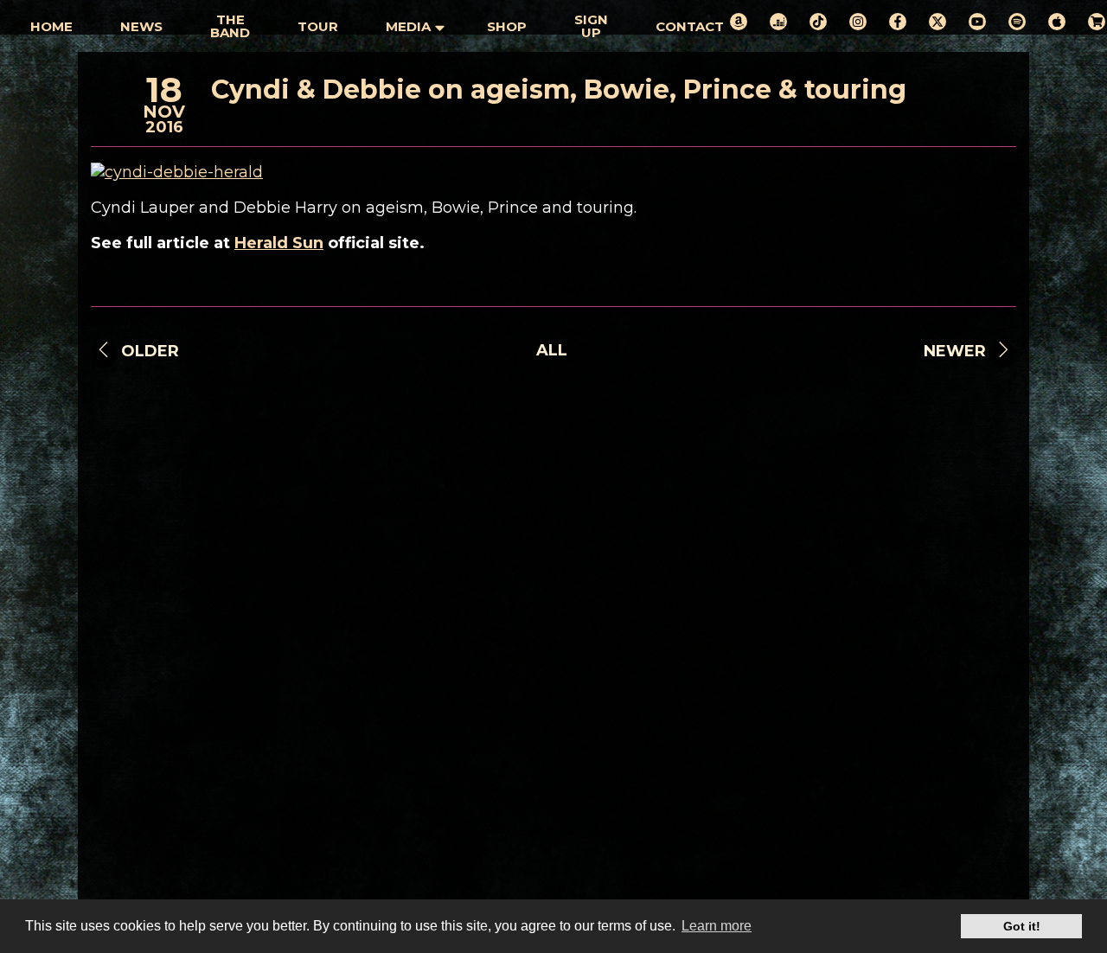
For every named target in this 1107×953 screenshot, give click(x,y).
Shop (507, 26)
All (551, 350)
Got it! (1021, 926)
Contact (690, 26)
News (141, 26)
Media (408, 26)
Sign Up (591, 26)
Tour (318, 26)
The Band (230, 26)
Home (51, 26)
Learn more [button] (716, 925)
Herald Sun (278, 243)
